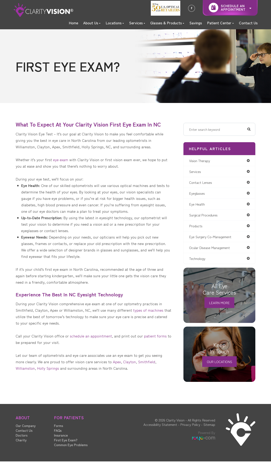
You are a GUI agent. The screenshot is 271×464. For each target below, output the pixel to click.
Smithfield (146, 361)
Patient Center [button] (219, 22)
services (195, 171)
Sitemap (209, 424)
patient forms (155, 336)
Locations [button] (113, 22)
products (195, 225)
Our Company (26, 425)
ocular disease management (209, 247)
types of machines (148, 310)
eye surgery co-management (210, 236)
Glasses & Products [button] (166, 22)
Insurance (61, 435)
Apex (117, 361)
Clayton (129, 361)
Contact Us (248, 22)
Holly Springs (48, 368)
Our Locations (219, 361)
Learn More (219, 302)
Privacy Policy (190, 424)
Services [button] (136, 22)
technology (197, 258)
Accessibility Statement (160, 424)
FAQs (58, 430)
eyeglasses (197, 193)
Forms (58, 425)
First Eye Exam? (65, 439)
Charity (21, 439)
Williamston (25, 368)
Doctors (21, 435)
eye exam (60, 159)
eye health (197, 204)
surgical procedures (203, 215)
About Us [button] (90, 22)
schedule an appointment (91, 336)
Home (73, 22)
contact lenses (200, 182)
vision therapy (199, 160)
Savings (195, 22)
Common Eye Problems (71, 444)
